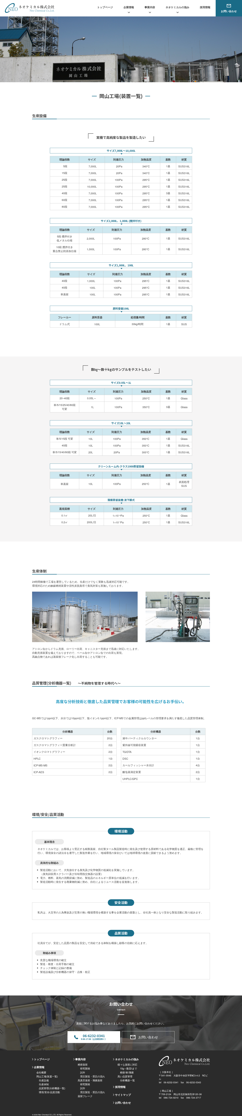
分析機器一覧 (127, 1080)
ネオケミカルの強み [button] (177, 7)
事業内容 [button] (150, 7)
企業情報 (39, 1067)
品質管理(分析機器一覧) (52, 1088)
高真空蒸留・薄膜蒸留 (90, 1080)
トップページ (105, 7)
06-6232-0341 (94, 1036)
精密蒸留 (83, 1064)
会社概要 (41, 1072)
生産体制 (44, 1084)
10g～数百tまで (128, 1068)
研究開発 (85, 1068)
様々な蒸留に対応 (127, 1064)
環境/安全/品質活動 (49, 1092)
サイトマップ (123, 1095)
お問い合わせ (229, 11)
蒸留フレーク (85, 1096)
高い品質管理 (125, 1076)
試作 (82, 1072)
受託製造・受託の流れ (92, 1076)
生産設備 (44, 1080)
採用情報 (205, 7)
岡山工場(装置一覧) (47, 1076)
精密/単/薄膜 (127, 1072)
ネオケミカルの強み (127, 1059)
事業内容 (80, 1059)
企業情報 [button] (128, 7)
